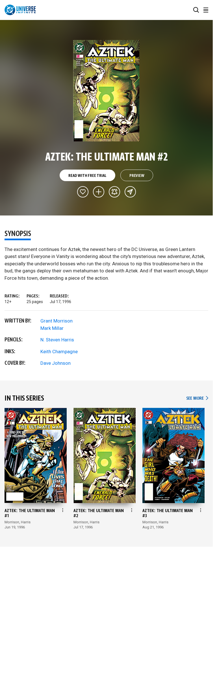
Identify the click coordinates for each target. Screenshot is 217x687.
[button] (196, 9)
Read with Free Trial (87, 175)
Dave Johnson (55, 363)
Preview (136, 175)
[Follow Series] (114, 191)
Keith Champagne (59, 351)
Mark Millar (52, 328)
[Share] (130, 191)
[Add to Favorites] (82, 191)
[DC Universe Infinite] (20, 9)
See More (197, 398)
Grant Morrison (56, 321)
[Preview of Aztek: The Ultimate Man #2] (106, 90)
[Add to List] (98, 191)
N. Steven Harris (57, 340)
